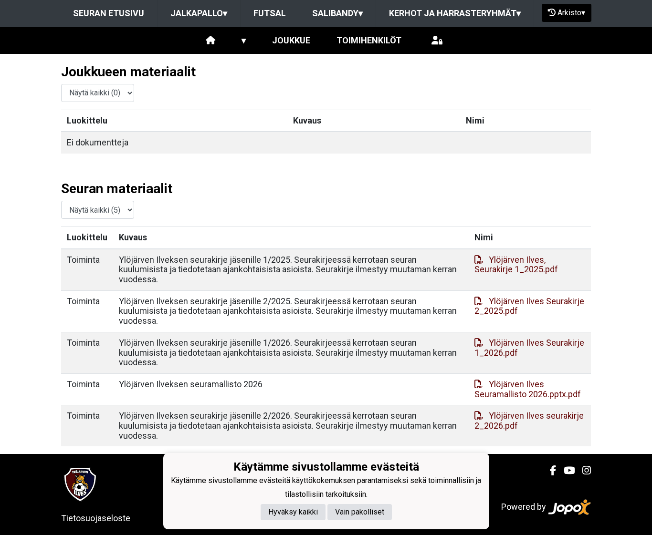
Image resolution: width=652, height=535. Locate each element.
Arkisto (571, 12)
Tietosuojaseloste (95, 518)
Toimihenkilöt (369, 40)
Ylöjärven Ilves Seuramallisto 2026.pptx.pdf (527, 389)
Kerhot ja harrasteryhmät (455, 13)
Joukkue (291, 40)
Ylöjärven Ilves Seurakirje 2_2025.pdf (529, 306)
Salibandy (337, 13)
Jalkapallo (198, 13)
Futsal (269, 13)
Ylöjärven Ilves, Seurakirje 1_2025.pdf (516, 265)
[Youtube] (565, 470)
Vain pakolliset (359, 511)
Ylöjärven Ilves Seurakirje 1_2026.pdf (529, 348)
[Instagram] (583, 470)
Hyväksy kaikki (293, 511)
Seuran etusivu (108, 13)
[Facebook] (549, 470)
